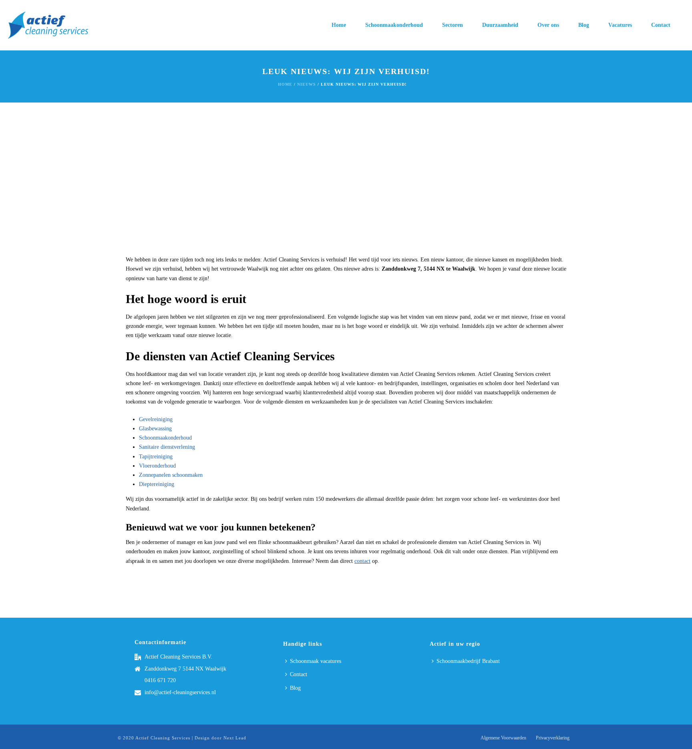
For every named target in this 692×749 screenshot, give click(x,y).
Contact (660, 25)
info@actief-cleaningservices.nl (180, 692)
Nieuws (306, 84)
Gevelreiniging (156, 419)
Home (339, 25)
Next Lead (234, 737)
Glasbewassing (155, 429)
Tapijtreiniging (156, 457)
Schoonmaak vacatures (315, 661)
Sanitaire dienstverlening (167, 447)
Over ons (548, 25)
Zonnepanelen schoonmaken (171, 475)
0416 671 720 (160, 680)
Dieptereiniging (156, 484)
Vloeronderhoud (157, 466)
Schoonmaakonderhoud (394, 25)
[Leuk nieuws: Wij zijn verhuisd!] (346, 183)
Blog (583, 25)
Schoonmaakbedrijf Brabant (468, 661)
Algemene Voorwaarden (503, 738)
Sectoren (452, 25)
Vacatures (620, 25)
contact (362, 561)
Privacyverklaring (552, 738)
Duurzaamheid (500, 25)
